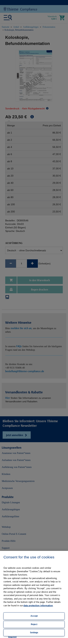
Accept (34, 616)
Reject (34, 624)
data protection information (38, 605)
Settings (34, 632)
